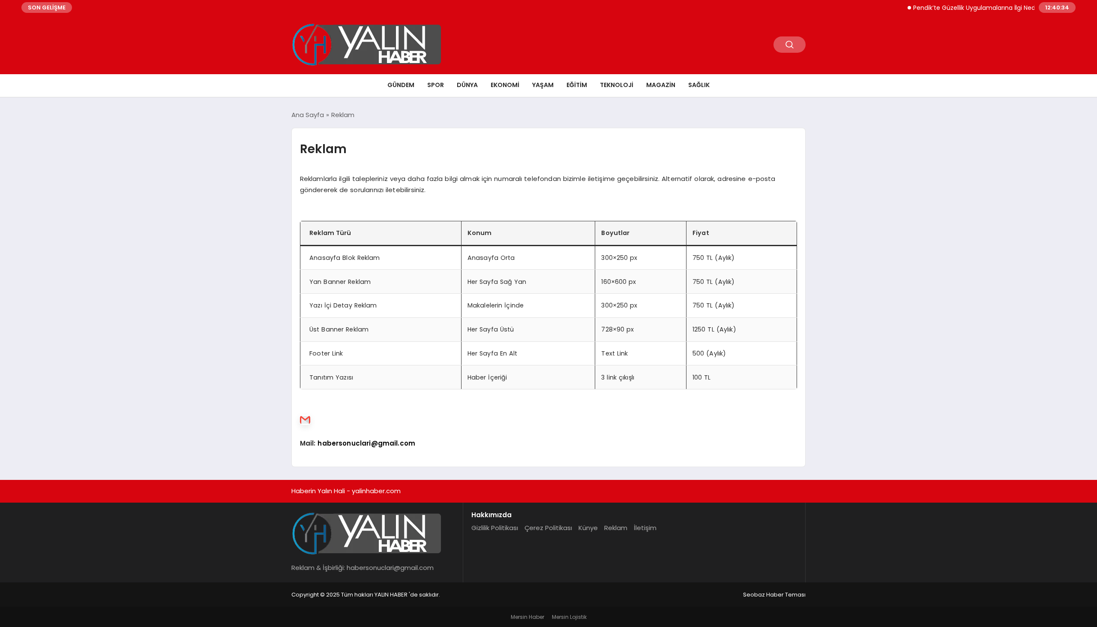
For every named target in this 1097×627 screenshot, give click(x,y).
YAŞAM (543, 85)
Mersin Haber (527, 617)
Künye (588, 527)
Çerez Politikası (548, 527)
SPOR (435, 85)
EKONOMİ (505, 85)
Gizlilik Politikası (494, 527)
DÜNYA (467, 85)
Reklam (615, 527)
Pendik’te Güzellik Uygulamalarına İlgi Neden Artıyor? (980, 7)
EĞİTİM (576, 85)
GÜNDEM (400, 85)
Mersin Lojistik (569, 617)
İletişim (645, 527)
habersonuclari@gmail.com (366, 443)
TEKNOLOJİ (616, 85)
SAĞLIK (699, 85)
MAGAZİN (660, 85)
